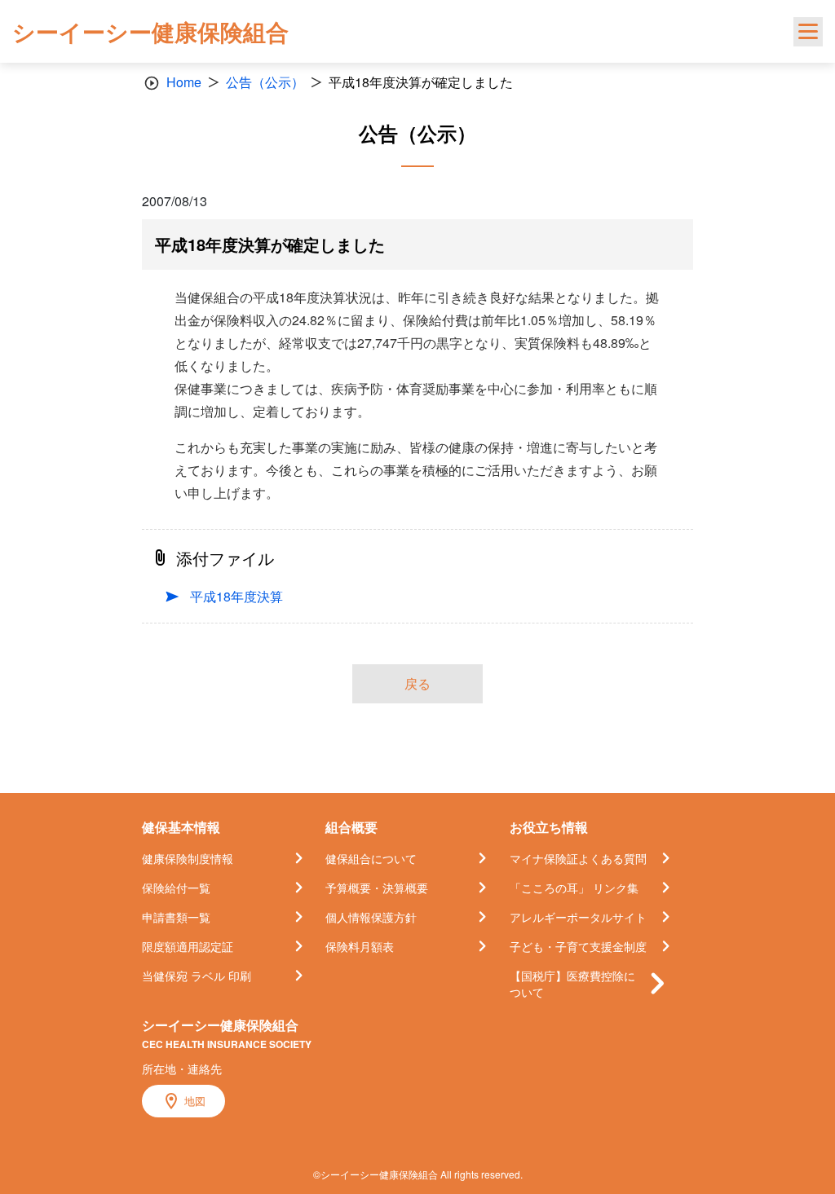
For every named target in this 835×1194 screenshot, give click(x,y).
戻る (417, 683)
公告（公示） (265, 82)
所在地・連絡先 (182, 1068)
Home (183, 82)
